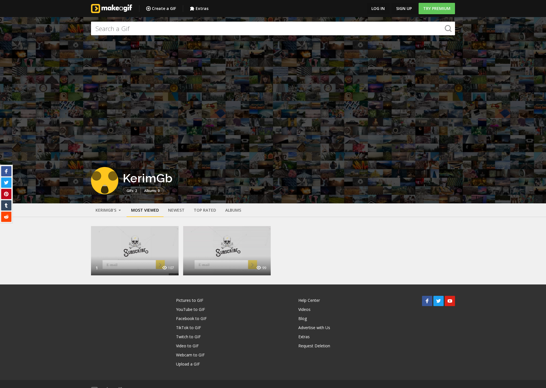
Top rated (205, 210)
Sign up (404, 8)
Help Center (309, 300)
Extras (202, 8)
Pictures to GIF (189, 300)
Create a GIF (164, 8)
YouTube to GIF (190, 309)
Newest (176, 210)
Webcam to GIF (190, 355)
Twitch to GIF (188, 336)
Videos (304, 309)
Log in (378, 8)
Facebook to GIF (191, 318)
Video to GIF (187, 345)
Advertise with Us (314, 327)
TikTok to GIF (188, 327)
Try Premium (436, 8)
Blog (302, 318)
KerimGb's (106, 210)
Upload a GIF (188, 364)
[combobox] (273, 28)
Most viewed (145, 210)
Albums (233, 210)
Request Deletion (314, 345)
